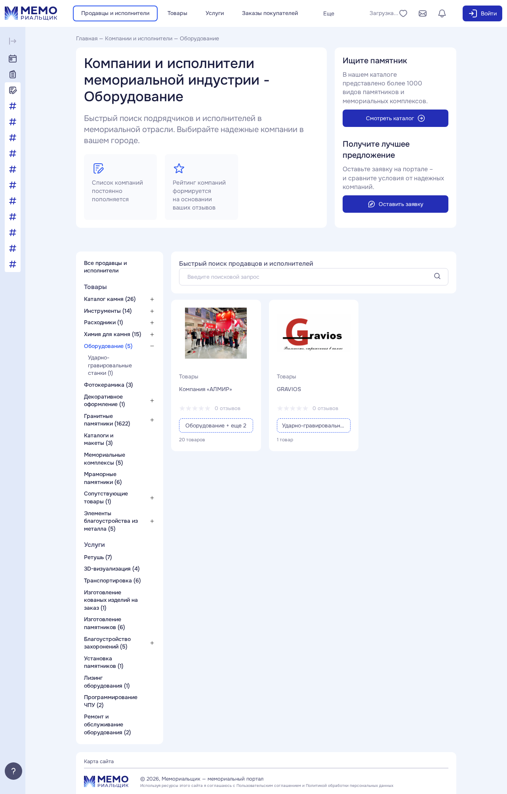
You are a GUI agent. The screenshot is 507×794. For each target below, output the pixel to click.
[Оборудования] (13, 185)
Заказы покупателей (270, 13)
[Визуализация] (13, 122)
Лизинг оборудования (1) (107, 681)
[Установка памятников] (13, 248)
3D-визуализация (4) (112, 568)
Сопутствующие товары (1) (106, 497)
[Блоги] (13, 90)
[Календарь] (13, 58)
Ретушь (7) (98, 557)
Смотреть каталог (390, 118)
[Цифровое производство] (13, 264)
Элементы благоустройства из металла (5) (111, 521)
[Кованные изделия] (13, 153)
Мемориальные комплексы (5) (104, 458)
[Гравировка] (13, 138)
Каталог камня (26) (110, 298)
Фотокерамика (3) (108, 384)
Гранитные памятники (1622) (107, 419)
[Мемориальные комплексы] (13, 169)
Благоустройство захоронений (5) (107, 642)
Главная (86, 38)
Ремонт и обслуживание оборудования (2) (107, 724)
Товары (177, 13)
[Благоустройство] (13, 106)
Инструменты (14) (108, 310)
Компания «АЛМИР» (205, 389)
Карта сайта (99, 761)
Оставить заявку (401, 204)
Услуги (215, 13)
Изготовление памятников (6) (104, 623)
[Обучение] (13, 201)
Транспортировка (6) (112, 580)
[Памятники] (13, 217)
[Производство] (13, 232)
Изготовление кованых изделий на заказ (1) (111, 600)
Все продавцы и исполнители (105, 266)
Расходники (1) (103, 322)
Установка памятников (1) (104, 662)
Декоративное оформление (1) (104, 400)
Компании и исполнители (138, 38)
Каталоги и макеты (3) (98, 439)
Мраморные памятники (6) (103, 478)
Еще (328, 13)
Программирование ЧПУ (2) (110, 701)
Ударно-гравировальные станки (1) (110, 365)
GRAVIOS (289, 389)
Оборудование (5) (108, 346)
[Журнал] (13, 74)
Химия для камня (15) (112, 334)
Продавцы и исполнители (115, 13)
